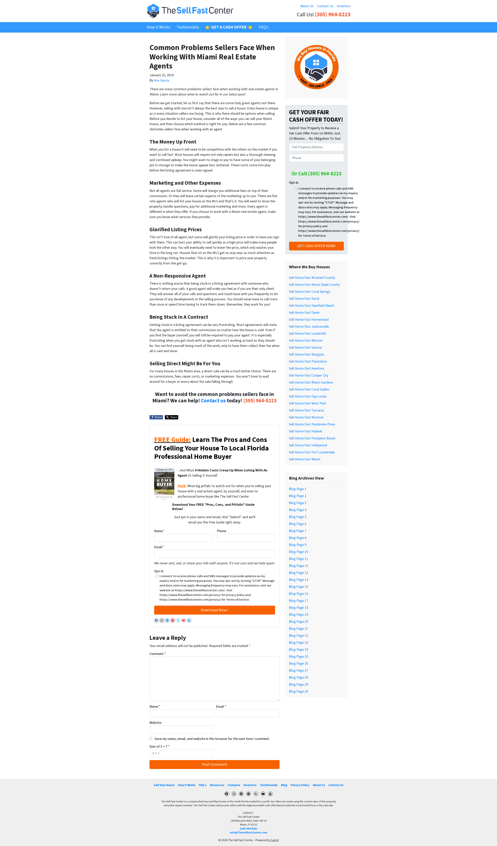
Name (159, 531)
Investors (343, 6)
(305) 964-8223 (332, 15)
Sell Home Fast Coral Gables (309, 389)
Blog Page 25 (298, 656)
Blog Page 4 (297, 509)
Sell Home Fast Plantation (308, 361)
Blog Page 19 (298, 614)
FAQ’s (263, 27)
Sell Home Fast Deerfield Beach (311, 305)
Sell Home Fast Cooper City (308, 375)
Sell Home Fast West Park (307, 403)
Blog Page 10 (298, 551)
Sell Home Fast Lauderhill (307, 333)
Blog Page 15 (298, 586)
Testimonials (188, 27)
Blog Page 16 (298, 593)
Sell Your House (164, 785)
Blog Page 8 (297, 537)
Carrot (275, 840)
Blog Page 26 (298, 663)
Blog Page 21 (298, 628)
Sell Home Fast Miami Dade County (314, 284)
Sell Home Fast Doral (304, 298)
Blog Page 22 (298, 635)
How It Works (158, 27)
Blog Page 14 (298, 579)
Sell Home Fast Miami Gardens (311, 382)
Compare (234, 785)
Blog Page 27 (298, 670)
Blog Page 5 (297, 516)
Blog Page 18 (298, 607)
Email (159, 547)
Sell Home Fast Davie (304, 312)
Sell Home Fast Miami (304, 459)
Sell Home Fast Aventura (306, 368)
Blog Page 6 (297, 523)
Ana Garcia (161, 80)
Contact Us (325, 6)
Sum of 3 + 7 (159, 746)
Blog (284, 785)
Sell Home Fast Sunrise (305, 347)
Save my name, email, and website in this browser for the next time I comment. (212, 738)
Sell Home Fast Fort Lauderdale (312, 452)
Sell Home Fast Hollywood (308, 445)
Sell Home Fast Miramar (306, 417)
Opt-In (158, 571)
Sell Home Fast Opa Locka (308, 396)
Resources (217, 785)
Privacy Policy (300, 785)
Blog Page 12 (298, 565)
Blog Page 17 (298, 600)
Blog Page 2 (297, 496)
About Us (307, 6)
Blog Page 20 (298, 621)
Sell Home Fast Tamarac (306, 410)
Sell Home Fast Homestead (309, 319)
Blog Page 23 (298, 642)
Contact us (213, 400)
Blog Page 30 (298, 691)
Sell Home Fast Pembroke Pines (312, 424)
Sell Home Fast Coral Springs (309, 291)
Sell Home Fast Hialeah (305, 431)
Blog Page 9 (297, 544)
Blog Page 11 (298, 558)
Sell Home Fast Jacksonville (309, 326)
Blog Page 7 (297, 530)
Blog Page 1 (297, 489)
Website (155, 722)
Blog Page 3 (297, 502)
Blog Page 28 (298, 677)
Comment (157, 653)
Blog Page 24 (298, 649)
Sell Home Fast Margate (306, 354)
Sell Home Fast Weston (305, 340)
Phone (221, 531)
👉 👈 (228, 27)
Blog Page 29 (298, 684)
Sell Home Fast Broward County (312, 277)
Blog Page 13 (298, 572)
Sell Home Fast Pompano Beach (312, 438)
